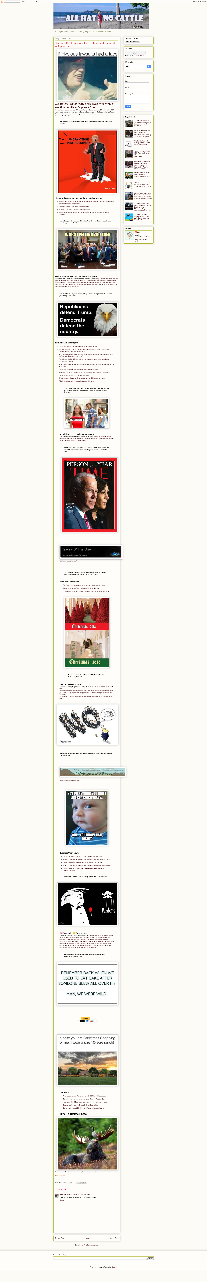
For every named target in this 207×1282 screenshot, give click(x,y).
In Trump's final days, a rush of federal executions (74, 209)
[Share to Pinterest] (86, 1183)
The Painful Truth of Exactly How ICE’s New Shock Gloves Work (142, 142)
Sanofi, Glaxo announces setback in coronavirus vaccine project (83, 862)
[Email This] (77, 1183)
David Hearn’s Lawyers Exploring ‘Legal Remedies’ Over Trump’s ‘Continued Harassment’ (142, 133)
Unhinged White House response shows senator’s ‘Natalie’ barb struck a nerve (142, 175)
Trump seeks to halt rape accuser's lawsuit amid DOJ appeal (78, 346)
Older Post (114, 1238)
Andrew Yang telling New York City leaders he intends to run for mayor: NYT (87, 591)
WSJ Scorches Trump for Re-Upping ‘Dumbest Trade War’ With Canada (142, 184)
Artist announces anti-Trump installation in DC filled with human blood (84, 1096)
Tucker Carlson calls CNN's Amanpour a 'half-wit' (74, 375)
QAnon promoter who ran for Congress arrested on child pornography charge (82, 378)
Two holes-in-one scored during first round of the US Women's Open (84, 1099)
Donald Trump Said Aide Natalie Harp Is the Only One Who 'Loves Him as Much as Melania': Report (143, 195)
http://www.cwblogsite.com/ (68, 561)
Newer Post (59, 1238)
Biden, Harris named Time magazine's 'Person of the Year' (81, 588)
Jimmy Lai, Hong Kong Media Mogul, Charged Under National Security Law (86, 865)
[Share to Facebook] (83, 1183)
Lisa (138, 232)
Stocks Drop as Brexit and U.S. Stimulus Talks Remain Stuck (82, 856)
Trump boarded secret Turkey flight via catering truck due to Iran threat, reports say (142, 123)
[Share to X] (81, 1183)
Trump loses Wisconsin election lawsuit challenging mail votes (78, 369)
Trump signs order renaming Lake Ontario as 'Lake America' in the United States (142, 217)
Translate (141, 55)
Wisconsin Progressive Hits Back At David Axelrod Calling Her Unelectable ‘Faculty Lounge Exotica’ (142, 165)
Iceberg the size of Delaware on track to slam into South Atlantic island (85, 1102)
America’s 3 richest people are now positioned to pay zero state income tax (87, 859)
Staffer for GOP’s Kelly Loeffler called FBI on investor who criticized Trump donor (84, 372)
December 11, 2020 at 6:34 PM (80, 1194)
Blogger (114, 1267)
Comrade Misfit (65, 1194)
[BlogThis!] (79, 1183)
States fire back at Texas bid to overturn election (74, 206)
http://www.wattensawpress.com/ (70, 780)
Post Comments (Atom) (91, 1245)
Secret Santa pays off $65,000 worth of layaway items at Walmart (83, 1108)
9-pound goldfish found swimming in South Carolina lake (80, 1105)
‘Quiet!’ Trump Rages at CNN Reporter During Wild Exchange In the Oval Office (142, 153)
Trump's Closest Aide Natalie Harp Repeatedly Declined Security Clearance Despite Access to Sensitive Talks (142, 207)
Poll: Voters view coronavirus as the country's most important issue (84, 585)
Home (87, 1238)
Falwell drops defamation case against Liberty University (76, 381)
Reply (62, 1200)
